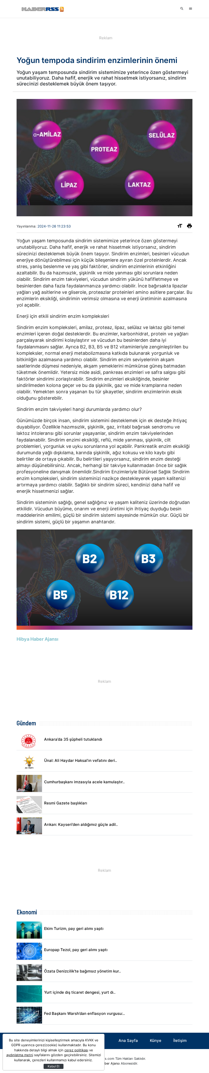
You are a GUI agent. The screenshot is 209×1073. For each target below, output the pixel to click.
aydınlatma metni (19, 1055)
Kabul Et (53, 1066)
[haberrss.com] (42, 9)
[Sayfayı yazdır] (189, 226)
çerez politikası (76, 1050)
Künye (155, 1040)
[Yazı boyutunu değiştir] (180, 226)
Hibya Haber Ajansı (105, 1063)
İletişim (180, 1040)
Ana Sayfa (128, 1040)
